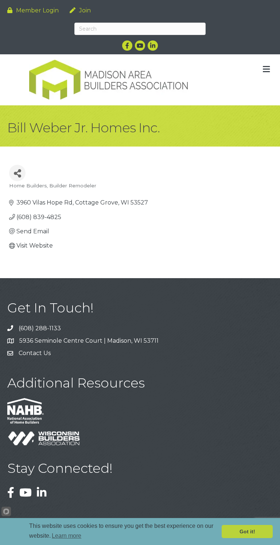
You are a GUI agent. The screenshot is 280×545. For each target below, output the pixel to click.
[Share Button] (17, 173)
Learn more (66, 536)
